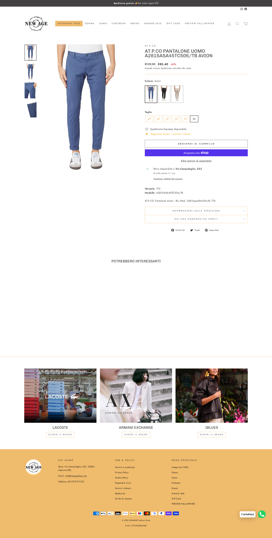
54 (185, 119)
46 (149, 119)
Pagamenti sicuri (123, 482)
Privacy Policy (122, 472)
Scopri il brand (212, 434)
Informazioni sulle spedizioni (196, 210)
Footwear (119, 23)
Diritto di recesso (123, 498)
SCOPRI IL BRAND (136, 434)
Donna (90, 23)
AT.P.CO (150, 45)
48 (158, 119)
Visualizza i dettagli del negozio (168, 178)
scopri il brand (60, 434)
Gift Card (173, 23)
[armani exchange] (136, 395)
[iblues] (212, 395)
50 (167, 119)
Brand (135, 23)
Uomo (103, 23)
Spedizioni (120, 493)
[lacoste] (60, 395)
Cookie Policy (121, 477)
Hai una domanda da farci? (196, 218)
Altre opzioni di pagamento (196, 161)
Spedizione (166, 68)
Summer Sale (153, 23)
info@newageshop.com (76, 475)
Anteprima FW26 (69, 23)
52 (176, 119)
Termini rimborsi (123, 488)
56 (194, 119)
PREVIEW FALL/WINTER (199, 23)
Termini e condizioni (125, 467)
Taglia (148, 112)
